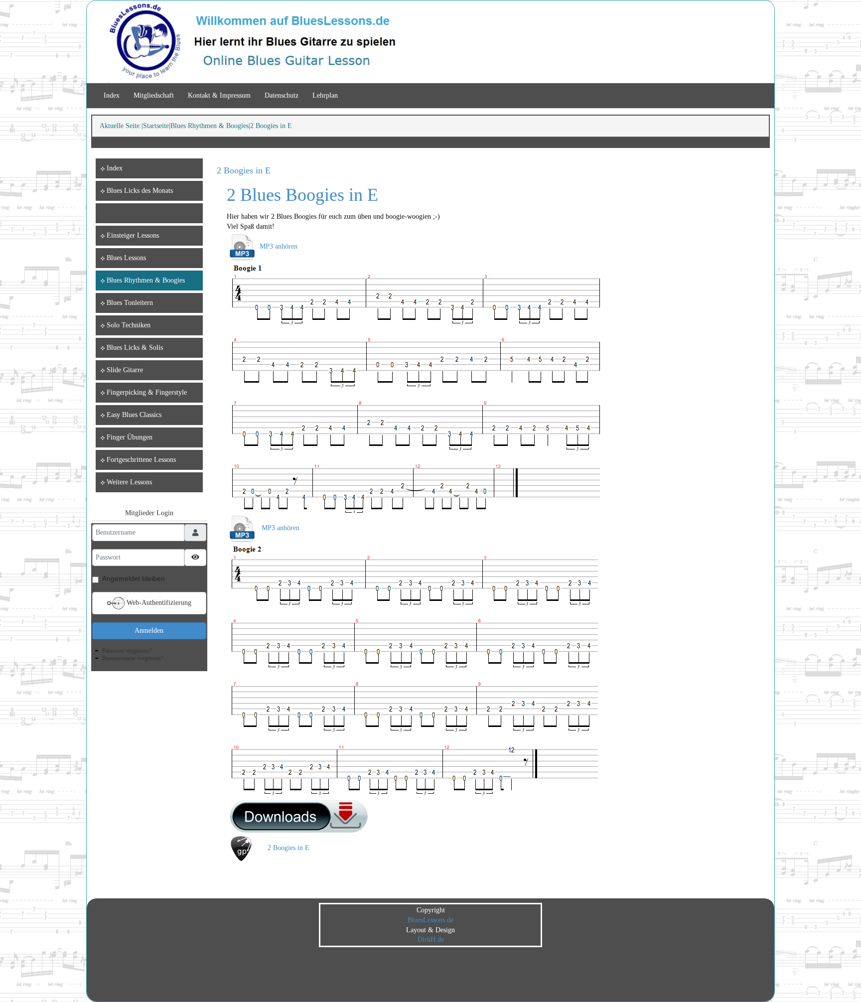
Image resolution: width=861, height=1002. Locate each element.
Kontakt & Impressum (219, 95)
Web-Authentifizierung (158, 602)
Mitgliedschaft (154, 95)
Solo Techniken (128, 325)
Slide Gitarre (125, 370)
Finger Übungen (129, 437)
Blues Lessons (126, 258)
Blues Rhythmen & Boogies (209, 126)
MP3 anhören (278, 246)
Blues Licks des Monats (140, 190)
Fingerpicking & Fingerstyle (147, 392)
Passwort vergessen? (126, 650)
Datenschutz (281, 95)
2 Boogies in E (244, 170)
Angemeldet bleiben (133, 578)
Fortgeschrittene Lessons (141, 459)
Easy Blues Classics (134, 415)
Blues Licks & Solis (135, 347)
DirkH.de (431, 939)
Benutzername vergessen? (132, 658)
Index (112, 95)
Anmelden (149, 630)
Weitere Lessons (129, 482)
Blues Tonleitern (130, 302)
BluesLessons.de (430, 920)
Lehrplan (325, 95)
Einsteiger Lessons (133, 235)
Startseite (156, 126)
